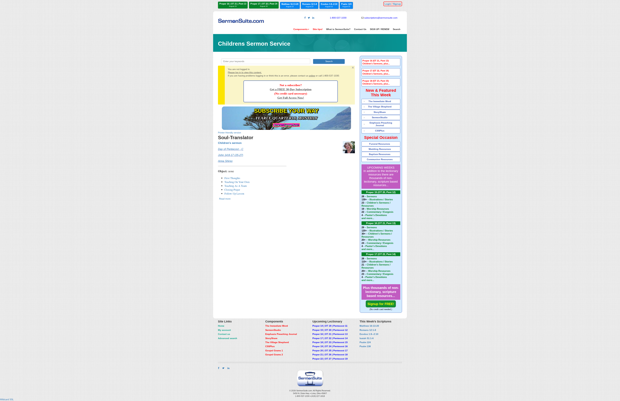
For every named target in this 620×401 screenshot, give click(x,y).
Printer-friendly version (229, 132)
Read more (225, 198)
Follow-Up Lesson (234, 193)
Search (396, 29)
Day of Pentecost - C (230, 149)
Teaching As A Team (235, 186)
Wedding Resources (380, 149)
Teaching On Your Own (236, 182)
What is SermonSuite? (338, 29)
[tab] (381, 62)
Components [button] (300, 29)
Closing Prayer (232, 189)
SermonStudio (380, 117)
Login (388, 4)
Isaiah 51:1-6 (367, 338)
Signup (397, 4)
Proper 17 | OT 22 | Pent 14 (263, 5)
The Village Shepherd (380, 106)
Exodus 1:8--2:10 (329, 5)
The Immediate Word (379, 101)
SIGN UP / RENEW (379, 29)
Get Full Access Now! (290, 97)
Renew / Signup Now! (286, 125)
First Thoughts (232, 178)
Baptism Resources (379, 154)
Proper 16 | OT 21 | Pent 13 (232, 5)
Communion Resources (380, 159)
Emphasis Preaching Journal (381, 123)
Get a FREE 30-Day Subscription (290, 89)
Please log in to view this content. (245, 72)
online (312, 75)
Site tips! (318, 29)
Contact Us (360, 29)
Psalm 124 (346, 5)
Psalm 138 (365, 346)
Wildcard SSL (7, 399)
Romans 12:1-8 (309, 5)
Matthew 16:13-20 (289, 5)
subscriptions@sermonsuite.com (381, 17)
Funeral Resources (379, 144)
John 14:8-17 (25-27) (230, 155)
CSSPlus (379, 130)
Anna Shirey (225, 161)
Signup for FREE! (380, 304)
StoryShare (380, 112)
